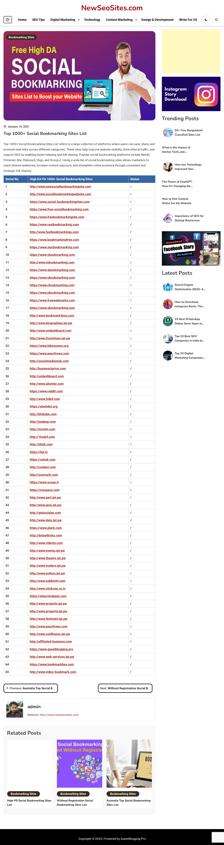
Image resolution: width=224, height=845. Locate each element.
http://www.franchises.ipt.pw (50, 338)
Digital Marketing (62, 19)
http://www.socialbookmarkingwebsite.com (60, 194)
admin (34, 707)
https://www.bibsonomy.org (49, 346)
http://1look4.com (42, 437)
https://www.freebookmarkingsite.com (57, 217)
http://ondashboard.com (47, 376)
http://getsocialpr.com (45, 513)
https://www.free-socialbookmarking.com (59, 209)
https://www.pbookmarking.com (52, 292)
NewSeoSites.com (112, 8)
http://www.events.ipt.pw (47, 550)
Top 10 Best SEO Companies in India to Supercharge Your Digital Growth (188, 338)
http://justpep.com (43, 421)
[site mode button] (206, 20)
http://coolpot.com (43, 467)
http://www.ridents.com (46, 543)
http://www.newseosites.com (59, 715)
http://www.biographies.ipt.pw (51, 323)
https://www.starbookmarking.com (54, 247)
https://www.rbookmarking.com (52, 285)
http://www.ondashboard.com (50, 330)
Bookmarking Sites (21, 37)
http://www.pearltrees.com (49, 626)
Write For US (188, 19)
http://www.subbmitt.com (47, 581)
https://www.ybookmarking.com (52, 255)
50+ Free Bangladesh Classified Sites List (189, 132)
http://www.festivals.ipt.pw (48, 619)
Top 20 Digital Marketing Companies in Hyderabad (189, 355)
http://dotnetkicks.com (46, 535)
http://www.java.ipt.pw (45, 505)
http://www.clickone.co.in (47, 588)
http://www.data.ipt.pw (46, 520)
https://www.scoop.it (44, 482)
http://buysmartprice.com (48, 368)
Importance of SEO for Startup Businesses (189, 218)
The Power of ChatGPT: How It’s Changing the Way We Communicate (177, 184)
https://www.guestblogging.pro (51, 649)
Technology (92, 19)
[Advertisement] (191, 51)
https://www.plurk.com (46, 528)
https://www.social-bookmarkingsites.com (60, 202)
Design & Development (157, 19)
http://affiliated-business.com (51, 641)
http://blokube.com (43, 414)
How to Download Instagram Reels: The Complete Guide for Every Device (188, 304)
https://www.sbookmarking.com (52, 308)
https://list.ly (39, 452)
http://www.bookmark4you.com (52, 315)
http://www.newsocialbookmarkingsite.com (60, 186)
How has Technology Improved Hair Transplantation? (188, 167)
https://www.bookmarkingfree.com (54, 240)
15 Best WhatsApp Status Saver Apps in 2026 (188, 321)
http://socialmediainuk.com (49, 361)
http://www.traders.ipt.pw (48, 565)
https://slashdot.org (44, 406)
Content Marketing (119, 19)
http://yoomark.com (44, 475)
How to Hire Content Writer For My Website (176, 201)
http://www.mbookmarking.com (52, 262)
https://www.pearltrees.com (49, 353)
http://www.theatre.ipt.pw (48, 558)
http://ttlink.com (41, 444)
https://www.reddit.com (46, 391)
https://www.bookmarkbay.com (52, 664)
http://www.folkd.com (45, 399)
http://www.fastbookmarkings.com (54, 232)
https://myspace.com (45, 490)
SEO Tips (38, 19)
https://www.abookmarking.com (52, 270)
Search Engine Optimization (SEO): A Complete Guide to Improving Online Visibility (189, 287)
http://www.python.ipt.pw (47, 573)
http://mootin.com (42, 429)
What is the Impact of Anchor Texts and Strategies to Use (176, 150)
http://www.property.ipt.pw (48, 611)
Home (22, 19)
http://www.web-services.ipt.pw (52, 657)
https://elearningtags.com (48, 596)
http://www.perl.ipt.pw (45, 497)
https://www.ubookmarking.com (52, 277)
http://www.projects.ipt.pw (48, 603)
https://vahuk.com (42, 459)
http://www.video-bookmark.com (53, 672)
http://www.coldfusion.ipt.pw (50, 634)
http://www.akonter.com (47, 384)
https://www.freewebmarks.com (52, 300)
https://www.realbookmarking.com (54, 224)
